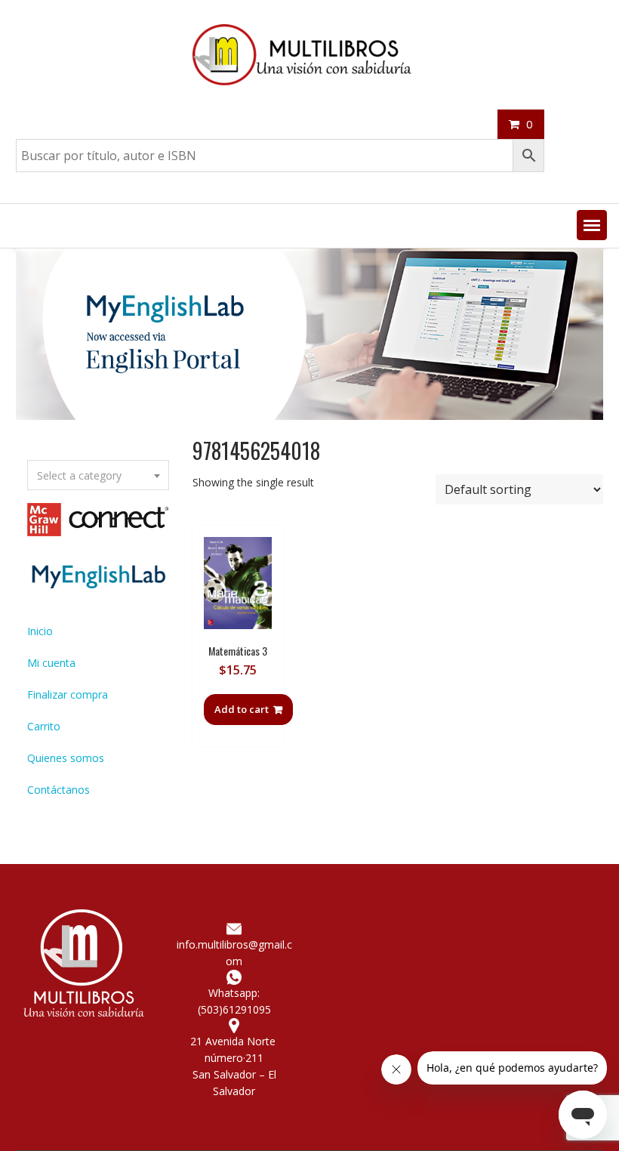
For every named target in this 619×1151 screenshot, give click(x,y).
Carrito (43, 726)
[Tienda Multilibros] (309, 416)
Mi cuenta (51, 663)
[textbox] (98, 476)
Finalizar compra (67, 694)
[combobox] (98, 475)
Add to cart (241, 709)
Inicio (40, 631)
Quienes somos (65, 758)
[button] (592, 225)
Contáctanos (58, 789)
